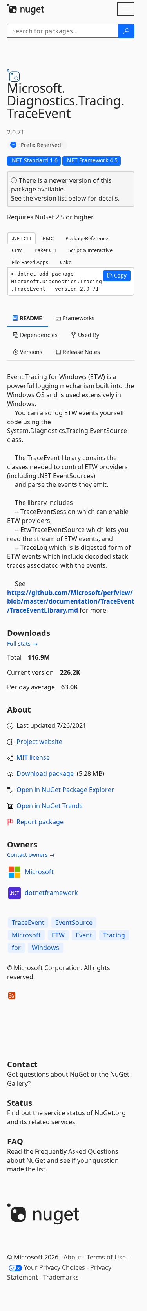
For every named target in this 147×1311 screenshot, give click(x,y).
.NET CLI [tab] (21, 238)
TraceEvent (28, 922)
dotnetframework (51, 892)
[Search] (126, 31)
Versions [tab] (30, 351)
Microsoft (39, 871)
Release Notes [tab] (80, 351)
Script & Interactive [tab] (90, 250)
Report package (40, 822)
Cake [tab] (65, 262)
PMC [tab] (48, 238)
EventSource (74, 922)
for (16, 947)
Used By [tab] (87, 335)
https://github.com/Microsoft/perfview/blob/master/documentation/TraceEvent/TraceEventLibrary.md (70, 601)
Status (19, 1102)
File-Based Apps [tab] (30, 262)
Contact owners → (31, 854)
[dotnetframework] (14, 893)
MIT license (33, 757)
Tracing (114, 935)
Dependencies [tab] (38, 335)
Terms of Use (106, 1257)
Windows (45, 947)
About (73, 1257)
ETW (58, 935)
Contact (22, 1064)
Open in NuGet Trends (49, 805)
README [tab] (30, 318)
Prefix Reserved (41, 145)
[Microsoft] (14, 872)
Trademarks (61, 1277)
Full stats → (22, 643)
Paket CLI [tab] (45, 250)
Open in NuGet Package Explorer (65, 789)
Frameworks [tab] (77, 318)
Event (84, 935)
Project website (39, 741)
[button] (117, 275)
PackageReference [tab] (86, 238)
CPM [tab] (17, 250)
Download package (45, 773)
